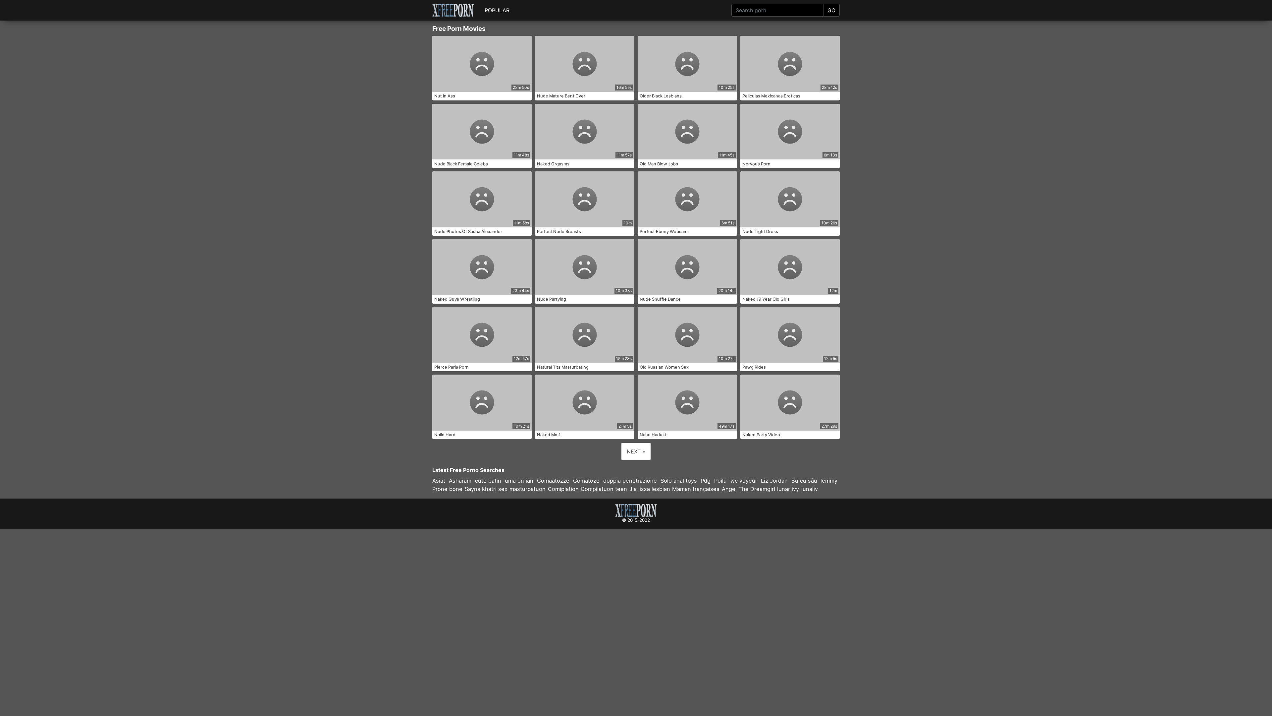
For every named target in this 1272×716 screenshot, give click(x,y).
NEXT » (636, 451)
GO (831, 10)
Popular (497, 10)
